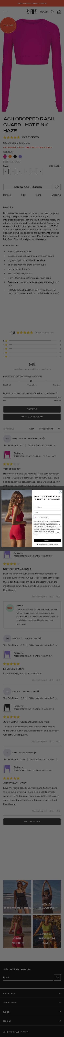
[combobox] (36, 517)
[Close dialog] (60, 491)
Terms (36, 534)
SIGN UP (47, 540)
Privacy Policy (56, 533)
